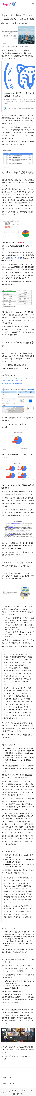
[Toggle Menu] (33, 4)
